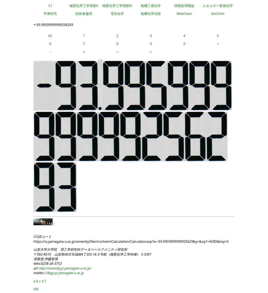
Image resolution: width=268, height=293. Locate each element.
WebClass (184, 13)
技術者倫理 (83, 13)
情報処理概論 (184, 5)
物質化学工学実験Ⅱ (84, 5)
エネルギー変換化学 (218, 5)
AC (50, 35)
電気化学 (117, 13)
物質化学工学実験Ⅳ (117, 5)
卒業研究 (50, 13)
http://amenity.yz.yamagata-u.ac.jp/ (64, 268)
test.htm (217, 13)
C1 (50, 5)
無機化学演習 (151, 13)
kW (36, 289)
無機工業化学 (151, 5)
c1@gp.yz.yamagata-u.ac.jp (64, 273)
